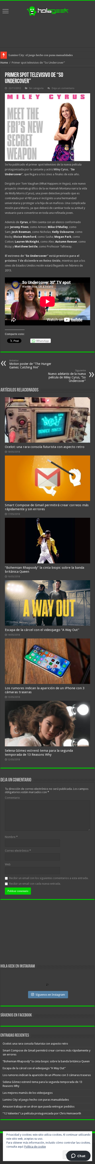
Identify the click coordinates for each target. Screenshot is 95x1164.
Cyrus (24, 222)
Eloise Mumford (24, 236)
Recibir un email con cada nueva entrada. (35, 883)
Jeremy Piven (19, 227)
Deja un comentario (63, 88)
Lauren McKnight (27, 241)
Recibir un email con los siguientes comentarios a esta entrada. (48, 878)
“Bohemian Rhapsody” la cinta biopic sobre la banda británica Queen (46, 1061)
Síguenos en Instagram (50, 994)
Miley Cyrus (61, 169)
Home (4, 62)
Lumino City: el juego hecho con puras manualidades (41, 55)
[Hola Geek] (47, 10)
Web (8, 864)
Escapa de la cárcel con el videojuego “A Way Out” (42, 630)
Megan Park (62, 236)
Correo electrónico (18, 850)
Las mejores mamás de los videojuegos (28, 1092)
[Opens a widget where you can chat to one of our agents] (78, 1156)
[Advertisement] (47, 32)
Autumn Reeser (66, 241)
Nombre (11, 837)
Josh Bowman (21, 232)
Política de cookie (35, 1146)
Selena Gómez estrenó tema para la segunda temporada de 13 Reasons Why (39, 753)
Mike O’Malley (58, 227)
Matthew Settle (26, 246)
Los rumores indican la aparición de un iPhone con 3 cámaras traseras (47, 1075)
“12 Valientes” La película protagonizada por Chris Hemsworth (42, 1113)
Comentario (12, 797)
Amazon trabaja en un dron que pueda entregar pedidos (38, 1106)
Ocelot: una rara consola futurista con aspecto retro (44, 447)
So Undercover (36, 255)
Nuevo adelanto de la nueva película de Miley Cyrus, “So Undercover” (67, 376)
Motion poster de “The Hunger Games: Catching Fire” (30, 364)
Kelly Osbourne (63, 232)
